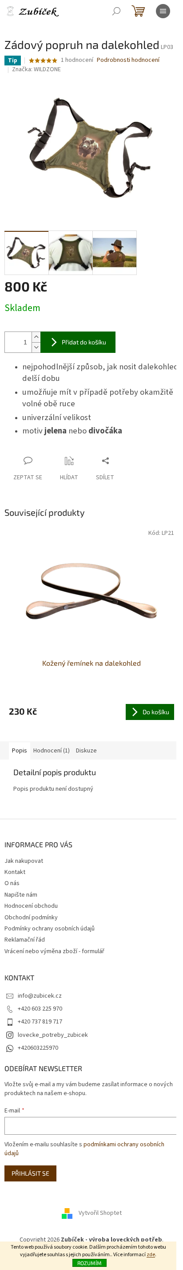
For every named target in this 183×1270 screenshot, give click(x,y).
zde (151, 1254)
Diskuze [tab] (86, 750)
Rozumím (89, 1263)
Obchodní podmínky (31, 917)
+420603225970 (38, 1048)
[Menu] (163, 11)
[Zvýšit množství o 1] (36, 337)
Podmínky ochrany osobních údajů (49, 928)
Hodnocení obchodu (31, 906)
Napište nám (20, 894)
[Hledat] (116, 11)
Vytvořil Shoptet (100, 1213)
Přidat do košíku (84, 342)
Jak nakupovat (23, 861)
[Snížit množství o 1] (36, 347)
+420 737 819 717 (40, 1021)
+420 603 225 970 (40, 1008)
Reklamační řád (24, 939)
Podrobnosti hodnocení (128, 60)
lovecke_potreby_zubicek (53, 1035)
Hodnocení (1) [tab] (51, 750)
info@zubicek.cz (40, 995)
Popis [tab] (19, 750)
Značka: (36, 69)
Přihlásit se (30, 1173)
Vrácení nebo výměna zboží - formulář (54, 951)
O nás (12, 883)
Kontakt (14, 872)
